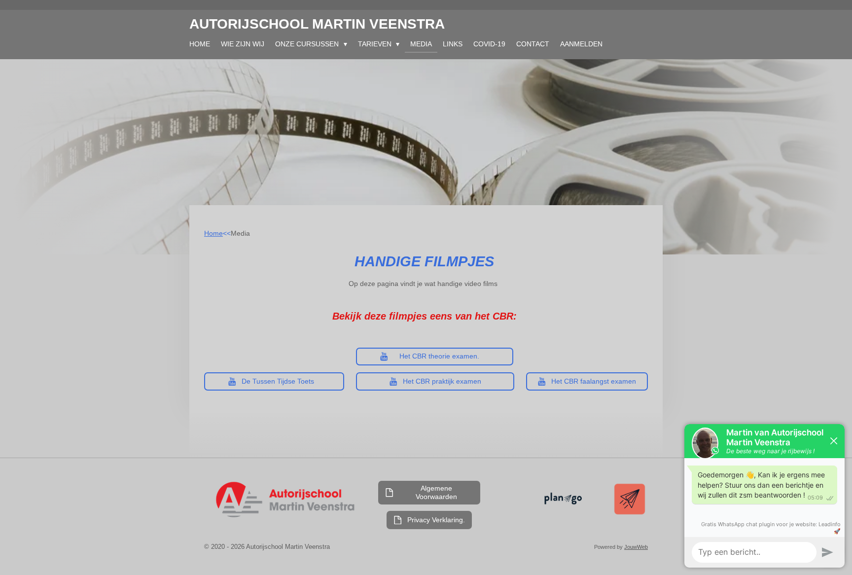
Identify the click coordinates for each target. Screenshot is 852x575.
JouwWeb (636, 547)
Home (213, 233)
